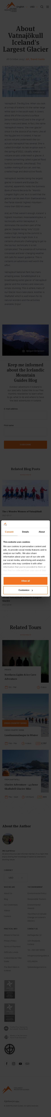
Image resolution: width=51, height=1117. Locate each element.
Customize (24, 590)
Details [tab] (25, 532)
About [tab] (42, 532)
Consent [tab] (9, 532)
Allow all (25, 581)
